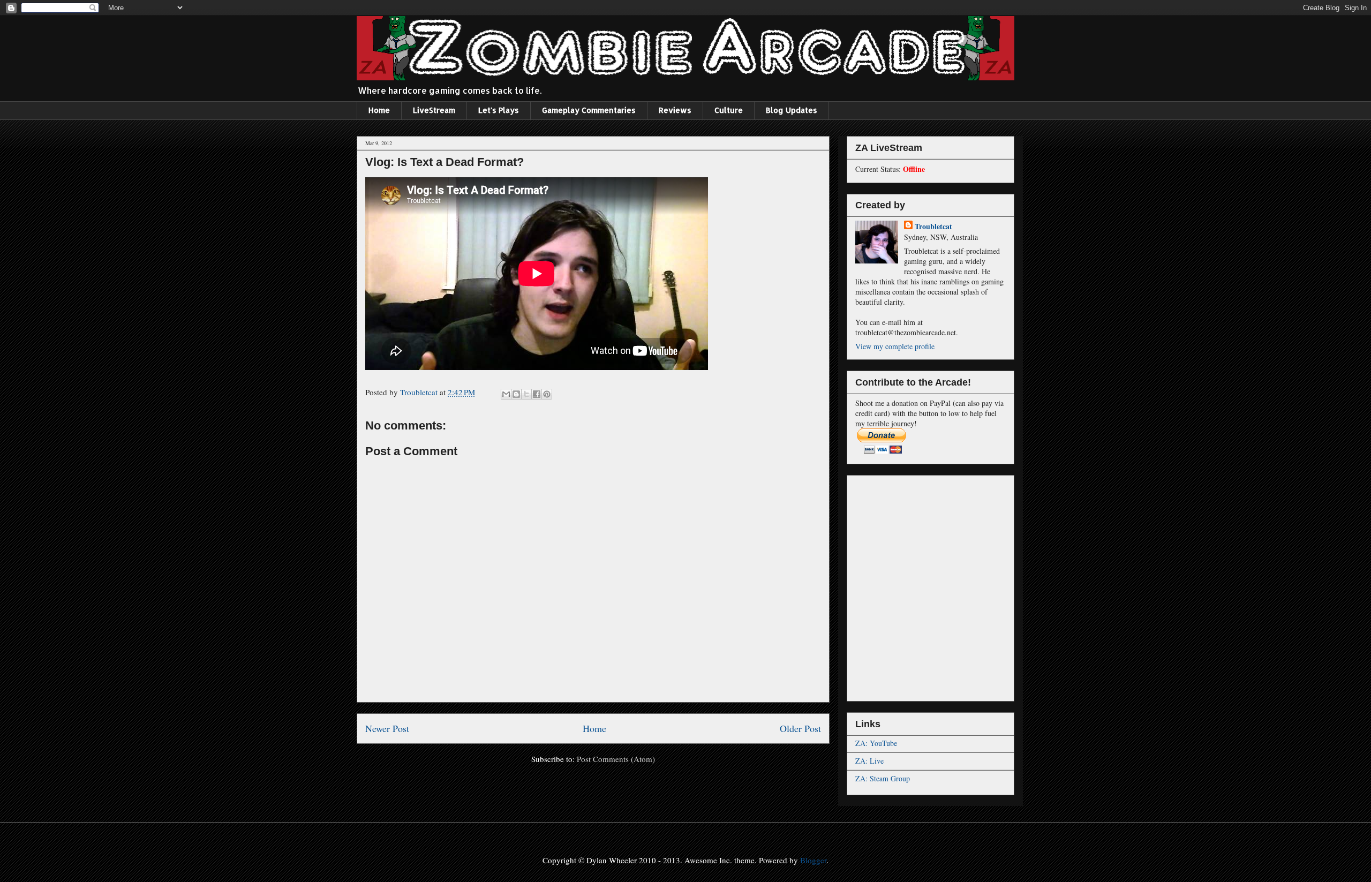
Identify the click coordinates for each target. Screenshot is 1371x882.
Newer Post (387, 728)
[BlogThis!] (516, 394)
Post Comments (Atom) (616, 758)
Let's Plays (498, 110)
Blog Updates (791, 110)
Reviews (675, 110)
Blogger (813, 860)
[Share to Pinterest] (546, 394)
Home (379, 110)
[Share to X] (526, 394)
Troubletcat (933, 226)
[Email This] (506, 394)
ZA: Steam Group (882, 778)
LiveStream (434, 110)
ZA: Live (869, 761)
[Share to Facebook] (536, 394)
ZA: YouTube (876, 743)
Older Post (800, 728)
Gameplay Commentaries (589, 110)
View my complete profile (895, 346)
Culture (728, 110)
